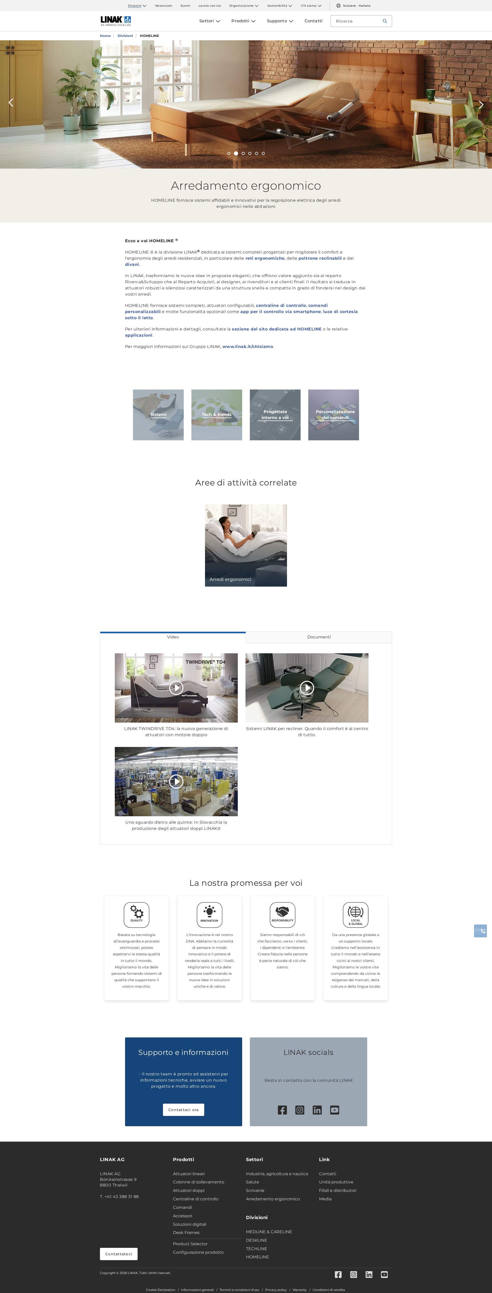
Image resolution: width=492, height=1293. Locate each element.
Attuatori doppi (188, 1190)
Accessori (182, 1215)
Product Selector (190, 1243)
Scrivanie (255, 1190)
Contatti (327, 1173)
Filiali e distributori (337, 1190)
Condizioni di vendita (329, 1290)
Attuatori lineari (189, 1173)
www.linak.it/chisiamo (247, 346)
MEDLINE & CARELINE (269, 1231)
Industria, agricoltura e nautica (277, 1173)
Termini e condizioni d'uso (239, 1290)
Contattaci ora (183, 1109)
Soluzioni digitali (189, 1224)
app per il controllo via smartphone (280, 311)
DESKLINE (256, 1240)
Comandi (182, 1207)
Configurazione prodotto (198, 1252)
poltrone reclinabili (320, 258)
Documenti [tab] (319, 637)
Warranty (300, 1290)
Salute (252, 1182)
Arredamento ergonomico (273, 1199)
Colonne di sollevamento (198, 1182)
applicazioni (138, 335)
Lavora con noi (210, 5)
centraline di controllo (281, 305)
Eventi (185, 5)
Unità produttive (336, 1182)
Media (325, 1199)
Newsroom (163, 5)
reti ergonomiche (265, 258)
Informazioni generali (197, 1290)
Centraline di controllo (195, 1199)
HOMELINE (257, 1257)
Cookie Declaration (160, 1290)
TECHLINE (256, 1248)
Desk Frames (186, 1232)
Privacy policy (276, 1290)
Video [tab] (173, 637)
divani (132, 264)
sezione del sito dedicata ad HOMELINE (277, 329)
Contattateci (118, 1254)
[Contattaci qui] (480, 931)
